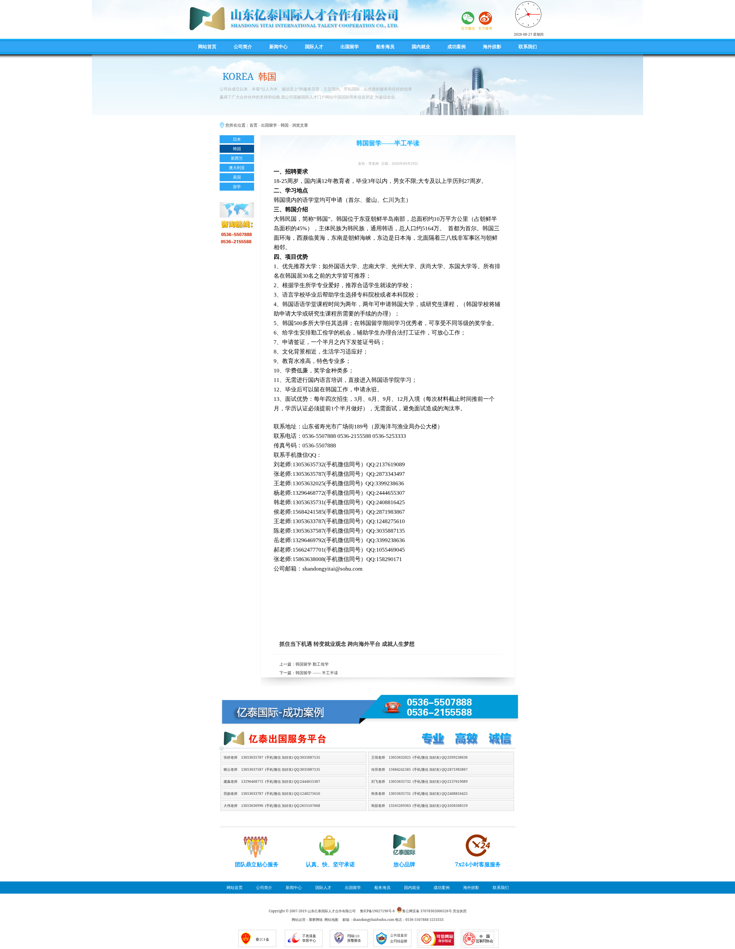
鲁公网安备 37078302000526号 (427, 911)
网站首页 (207, 46)
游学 (237, 186)
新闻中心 (278, 46)
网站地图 (331, 919)
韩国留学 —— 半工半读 (316, 673)
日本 (237, 139)
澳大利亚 (237, 167)
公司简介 (243, 46)
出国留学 (350, 46)
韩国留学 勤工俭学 (312, 664)
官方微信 (468, 28)
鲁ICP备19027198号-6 (377, 911)
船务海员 (385, 46)
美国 (237, 177)
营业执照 (460, 911)
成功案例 (456, 46)
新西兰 (237, 158)
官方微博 (485, 28)
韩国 (285, 125)
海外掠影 (492, 46)
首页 (253, 125)
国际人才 (314, 46)
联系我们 (528, 46)
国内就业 (421, 46)
